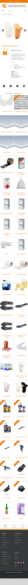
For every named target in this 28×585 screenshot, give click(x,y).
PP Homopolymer (21, 152)
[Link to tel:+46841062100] (25, 10)
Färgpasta (6, 376)
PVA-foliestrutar (21, 355)
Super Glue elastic (6, 518)
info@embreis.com (18, 1)
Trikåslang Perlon (6, 274)
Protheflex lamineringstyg (21, 111)
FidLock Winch (21, 498)
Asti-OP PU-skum (21, 294)
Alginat (21, 518)
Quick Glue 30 (21, 416)
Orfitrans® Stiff (6, 396)
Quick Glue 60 (6, 416)
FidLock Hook (6, 498)
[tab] (4, 49)
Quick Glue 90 (6, 437)
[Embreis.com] (14, 4)
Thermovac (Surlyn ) (7, 111)
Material (5, 14)
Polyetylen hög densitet (6, 132)
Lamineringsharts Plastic (7, 213)
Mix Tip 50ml (6, 457)
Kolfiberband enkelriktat (7, 172)
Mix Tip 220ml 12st (21, 437)
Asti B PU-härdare (6, 294)
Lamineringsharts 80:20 (21, 233)
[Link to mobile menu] (3, 10)
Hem (2, 14)
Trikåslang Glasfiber (21, 274)
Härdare (7, 254)
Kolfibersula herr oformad (6, 315)
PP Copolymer (6, 152)
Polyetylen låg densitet (21, 132)
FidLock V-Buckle (21, 477)
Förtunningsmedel (21, 254)
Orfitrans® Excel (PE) (21, 396)
